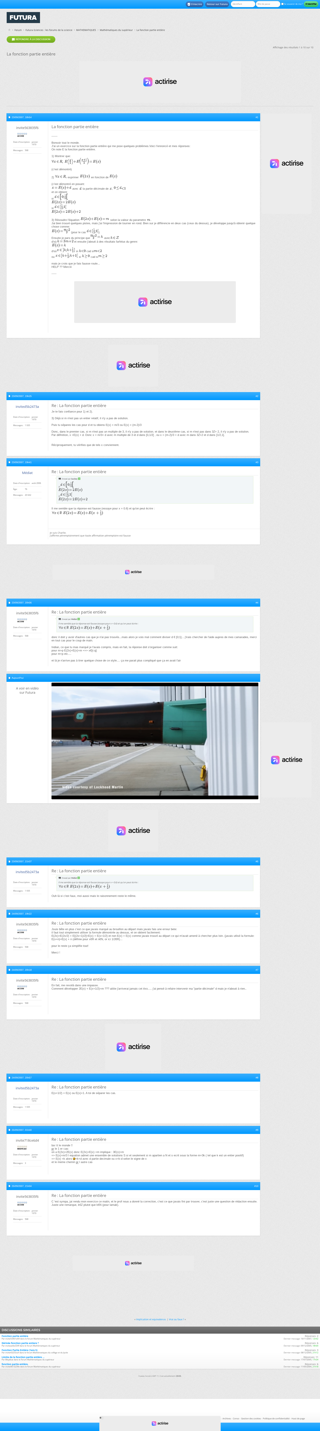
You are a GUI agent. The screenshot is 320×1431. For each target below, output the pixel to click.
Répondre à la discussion (31, 39)
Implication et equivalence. (151, 1319)
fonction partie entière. (15, 1364)
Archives (226, 1418)
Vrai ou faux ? (176, 1319)
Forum (18, 30)
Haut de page (298, 1418)
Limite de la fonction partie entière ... (23, 1357)
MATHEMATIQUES (86, 30)
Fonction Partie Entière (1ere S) (20, 1350)
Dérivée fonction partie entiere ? (20, 1343)
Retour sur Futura (217, 4)
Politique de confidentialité (276, 1418)
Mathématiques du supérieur (116, 30)
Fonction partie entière (15, 1336)
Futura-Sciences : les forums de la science (49, 30)
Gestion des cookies (251, 1418)
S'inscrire (194, 4)
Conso (236, 1418)
